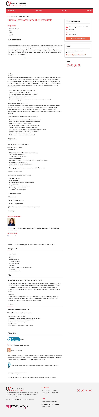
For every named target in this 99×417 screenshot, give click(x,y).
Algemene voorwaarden (49, 401)
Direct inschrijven (78, 38)
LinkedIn (86, 390)
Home (8, 16)
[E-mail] (75, 65)
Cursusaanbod (46, 390)
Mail (90, 390)
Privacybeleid (46, 407)
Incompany (45, 393)
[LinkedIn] (72, 65)
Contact (55, 393)
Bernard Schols (12, 233)
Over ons (55, 390)
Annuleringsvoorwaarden (50, 404)
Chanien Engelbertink (14, 216)
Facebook (78, 390)
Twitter (82, 390)
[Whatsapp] (68, 65)
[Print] (79, 65)
